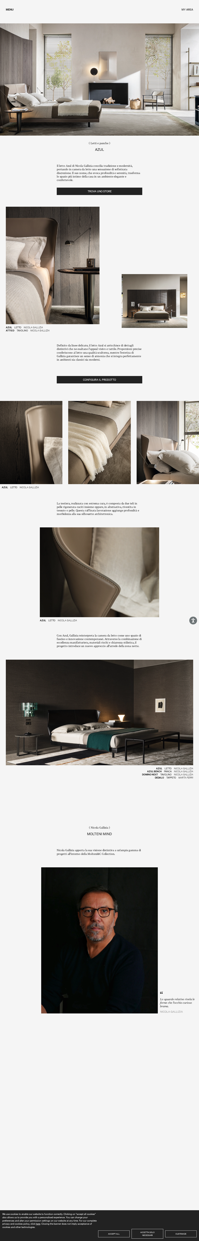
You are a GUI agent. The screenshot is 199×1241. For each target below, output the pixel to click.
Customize (180, 1233)
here (38, 1224)
